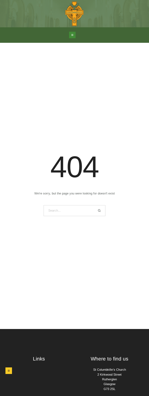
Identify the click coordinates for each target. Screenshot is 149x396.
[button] (72, 35)
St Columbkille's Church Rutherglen (75, 349)
